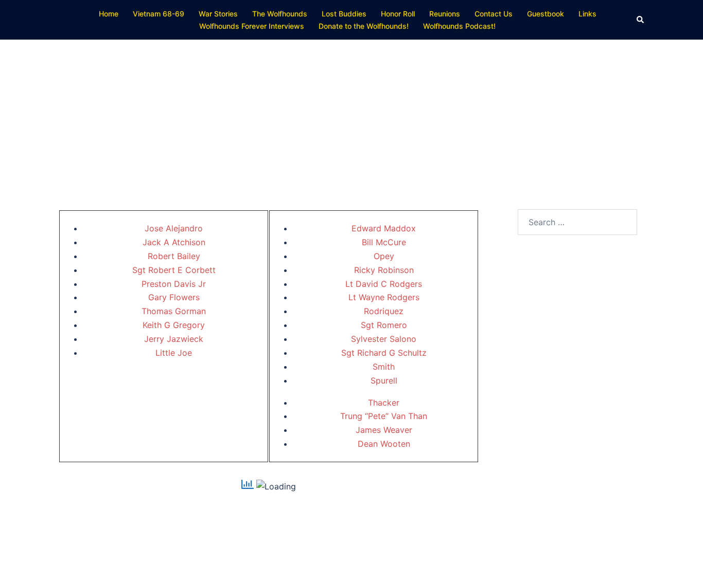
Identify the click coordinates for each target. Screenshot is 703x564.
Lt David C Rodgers (383, 284)
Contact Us (493, 13)
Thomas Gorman (174, 311)
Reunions (444, 13)
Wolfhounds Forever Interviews (251, 26)
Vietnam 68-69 (158, 13)
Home (108, 13)
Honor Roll (398, 13)
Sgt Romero (384, 325)
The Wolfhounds (279, 13)
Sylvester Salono (383, 339)
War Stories (218, 13)
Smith (384, 366)
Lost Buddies (344, 13)
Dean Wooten (384, 444)
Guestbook (545, 13)
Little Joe (173, 353)
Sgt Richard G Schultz (384, 353)
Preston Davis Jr (174, 284)
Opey (384, 256)
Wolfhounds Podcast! (459, 26)
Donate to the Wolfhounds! (364, 26)
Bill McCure (384, 242)
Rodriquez (383, 311)
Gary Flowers (174, 297)
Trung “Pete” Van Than (383, 416)
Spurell (384, 380)
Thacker (383, 402)
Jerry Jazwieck (173, 339)
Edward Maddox (383, 228)
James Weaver (384, 430)
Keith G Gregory (174, 325)
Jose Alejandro (174, 228)
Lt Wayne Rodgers (383, 297)
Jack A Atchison (174, 242)
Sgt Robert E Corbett (174, 270)
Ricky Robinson (384, 270)
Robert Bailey (174, 256)
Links (587, 13)
